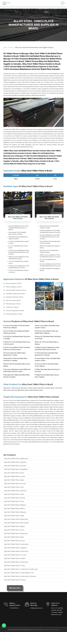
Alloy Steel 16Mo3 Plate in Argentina (15, 462)
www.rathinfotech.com (48, 629)
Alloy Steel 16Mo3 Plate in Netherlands (16, 519)
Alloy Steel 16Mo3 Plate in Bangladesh (16, 469)
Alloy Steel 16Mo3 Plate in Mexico (14, 508)
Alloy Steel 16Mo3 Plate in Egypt (14, 480)
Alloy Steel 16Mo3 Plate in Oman (14, 530)
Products (11, 47)
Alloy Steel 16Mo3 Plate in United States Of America (20, 576)
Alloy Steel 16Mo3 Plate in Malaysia (15, 505)
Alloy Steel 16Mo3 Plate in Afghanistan (16, 458)
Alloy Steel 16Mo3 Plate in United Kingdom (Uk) (19, 573)
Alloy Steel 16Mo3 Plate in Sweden (14, 558)
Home (5, 47)
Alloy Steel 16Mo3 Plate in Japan (14, 494)
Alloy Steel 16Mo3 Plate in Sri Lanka (15, 555)
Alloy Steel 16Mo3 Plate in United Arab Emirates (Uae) (21, 569)
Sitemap (57, 629)
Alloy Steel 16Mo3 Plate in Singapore (15, 548)
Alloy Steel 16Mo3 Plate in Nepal (14, 515)
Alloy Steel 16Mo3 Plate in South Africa (16, 551)
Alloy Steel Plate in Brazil (36, 390)
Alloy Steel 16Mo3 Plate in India (13, 487)
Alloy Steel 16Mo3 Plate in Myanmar (15, 512)
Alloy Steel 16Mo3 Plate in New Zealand (16, 523)
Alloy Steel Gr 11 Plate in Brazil (11, 388)
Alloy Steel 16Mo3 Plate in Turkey (14, 565)
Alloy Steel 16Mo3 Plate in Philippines (15, 533)
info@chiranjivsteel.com (36, 608)
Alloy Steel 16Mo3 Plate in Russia (14, 540)
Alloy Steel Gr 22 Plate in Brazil (29, 388)
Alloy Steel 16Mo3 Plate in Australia (15, 466)
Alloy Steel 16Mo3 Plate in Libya (14, 501)
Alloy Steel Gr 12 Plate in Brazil (46, 388)
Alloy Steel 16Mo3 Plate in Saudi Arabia (16, 544)
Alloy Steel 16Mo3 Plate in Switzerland (16, 562)
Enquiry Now (16, 588)
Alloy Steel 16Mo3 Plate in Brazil (20, 390)
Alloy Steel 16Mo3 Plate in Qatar (14, 537)
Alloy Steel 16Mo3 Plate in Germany (15, 483)
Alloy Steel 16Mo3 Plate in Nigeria (14, 526)
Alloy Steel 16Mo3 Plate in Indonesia (15, 490)
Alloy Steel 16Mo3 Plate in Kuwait (14, 498)
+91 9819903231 (14, 608)
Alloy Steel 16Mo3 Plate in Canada (14, 476)
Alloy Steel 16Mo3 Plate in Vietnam (15, 580)
